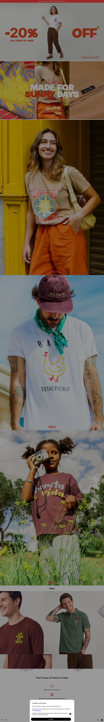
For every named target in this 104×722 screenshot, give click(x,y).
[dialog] (52, 711)
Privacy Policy (37, 710)
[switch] (70, 714)
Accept (51, 719)
